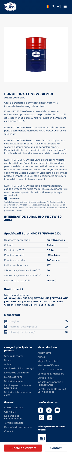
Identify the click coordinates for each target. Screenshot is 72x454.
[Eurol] (10, 6)
